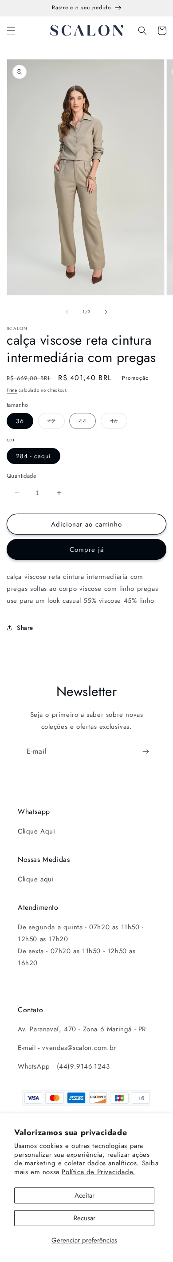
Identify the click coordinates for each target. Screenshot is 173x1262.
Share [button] (25, 627)
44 (82, 421)
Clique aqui (36, 879)
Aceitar (84, 1195)
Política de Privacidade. (98, 1172)
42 (56, 422)
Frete (12, 390)
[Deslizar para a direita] (106, 312)
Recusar (84, 1218)
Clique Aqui (36, 831)
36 (20, 421)
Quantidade (21, 476)
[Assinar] (145, 752)
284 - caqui (33, 456)
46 (118, 422)
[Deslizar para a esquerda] (67, 312)
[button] (11, 30)
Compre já (87, 549)
